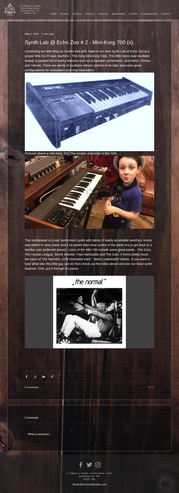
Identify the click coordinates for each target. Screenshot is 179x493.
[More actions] (152, 34)
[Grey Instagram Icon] (98, 464)
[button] (64, 14)
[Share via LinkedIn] (43, 376)
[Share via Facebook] (26, 376)
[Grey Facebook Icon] (80, 464)
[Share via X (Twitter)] (35, 376)
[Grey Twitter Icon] (89, 464)
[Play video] (89, 192)
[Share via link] (52, 376)
